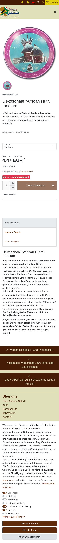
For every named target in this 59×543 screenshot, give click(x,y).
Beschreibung (12, 222)
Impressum (8, 413)
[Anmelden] (22, 2)
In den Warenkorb (36, 185)
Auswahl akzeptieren (29, 536)
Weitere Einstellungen (13, 516)
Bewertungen (12, 241)
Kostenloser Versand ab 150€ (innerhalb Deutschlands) (30, 364)
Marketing (13, 499)
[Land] (33, 2)
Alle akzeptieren (29, 523)
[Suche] (38, 2)
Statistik (12, 496)
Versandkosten (26, 172)
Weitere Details (13, 232)
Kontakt (6, 417)
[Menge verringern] (12, 188)
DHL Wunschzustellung (20, 506)
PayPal (11, 510)
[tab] (29, 222)
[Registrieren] (28, 2)
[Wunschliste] (43, 2)
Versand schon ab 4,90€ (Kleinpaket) (31, 350)
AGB (5, 405)
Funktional (13, 513)
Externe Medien (16, 503)
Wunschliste (11, 195)
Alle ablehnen (29, 530)
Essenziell (13, 492)
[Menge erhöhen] (12, 183)
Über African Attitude (14, 401)
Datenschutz (9, 409)
